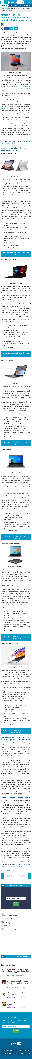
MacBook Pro (27, 86)
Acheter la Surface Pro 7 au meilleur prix (17, 253)
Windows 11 (4, 108)
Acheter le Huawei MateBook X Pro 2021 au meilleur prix (17, 637)
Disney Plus (27, 5)
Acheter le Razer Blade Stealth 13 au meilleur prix (17, 354)
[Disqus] (16, 934)
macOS (11, 84)
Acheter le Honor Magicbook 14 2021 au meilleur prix (17, 731)
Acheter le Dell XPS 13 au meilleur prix (17, 443)
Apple (9, 870)
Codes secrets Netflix (15, 5)
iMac (17, 86)
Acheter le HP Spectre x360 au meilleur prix (17, 537)
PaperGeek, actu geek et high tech (15, 2)
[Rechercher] (29, 2)
